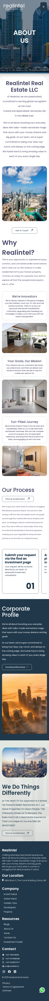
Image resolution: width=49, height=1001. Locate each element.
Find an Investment (15, 498)
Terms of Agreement (13, 986)
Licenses (6, 990)
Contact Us (10, 937)
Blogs (7, 924)
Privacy (6, 983)
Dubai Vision (10, 898)
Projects (8, 911)
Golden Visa (10, 903)
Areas (7, 933)
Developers (10, 907)
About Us (8, 928)
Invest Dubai (10, 894)
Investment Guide (13, 942)
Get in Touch (22, 230)
